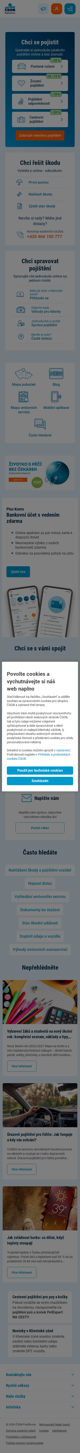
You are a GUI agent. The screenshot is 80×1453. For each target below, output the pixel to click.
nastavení (63, 750)
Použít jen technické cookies (40, 770)
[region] (40, 726)
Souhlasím (40, 781)
